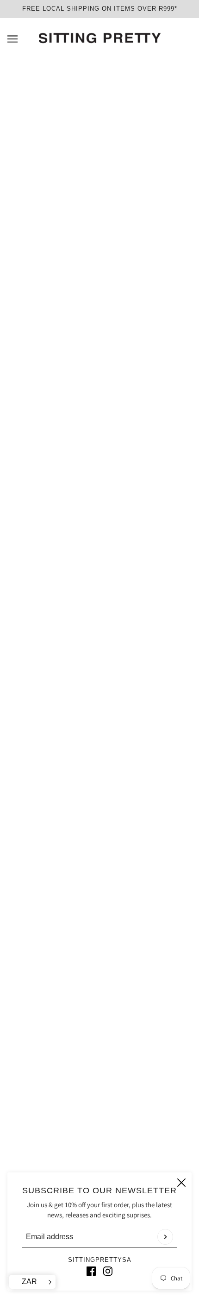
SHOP (99, 973)
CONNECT (100, 1016)
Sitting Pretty (99, 324)
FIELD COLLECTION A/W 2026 (99, 959)
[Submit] (165, 1237)
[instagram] (108, 1271)
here (64, 530)
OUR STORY (100, 1073)
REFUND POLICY (99, 1101)
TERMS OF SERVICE (100, 1087)
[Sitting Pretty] (100, 38)
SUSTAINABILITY (99, 1001)
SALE (100, 945)
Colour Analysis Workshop (100, 1030)
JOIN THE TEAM (100, 1115)
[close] (181, 1182)
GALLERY (100, 1130)
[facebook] (91, 1271)
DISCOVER (99, 987)
